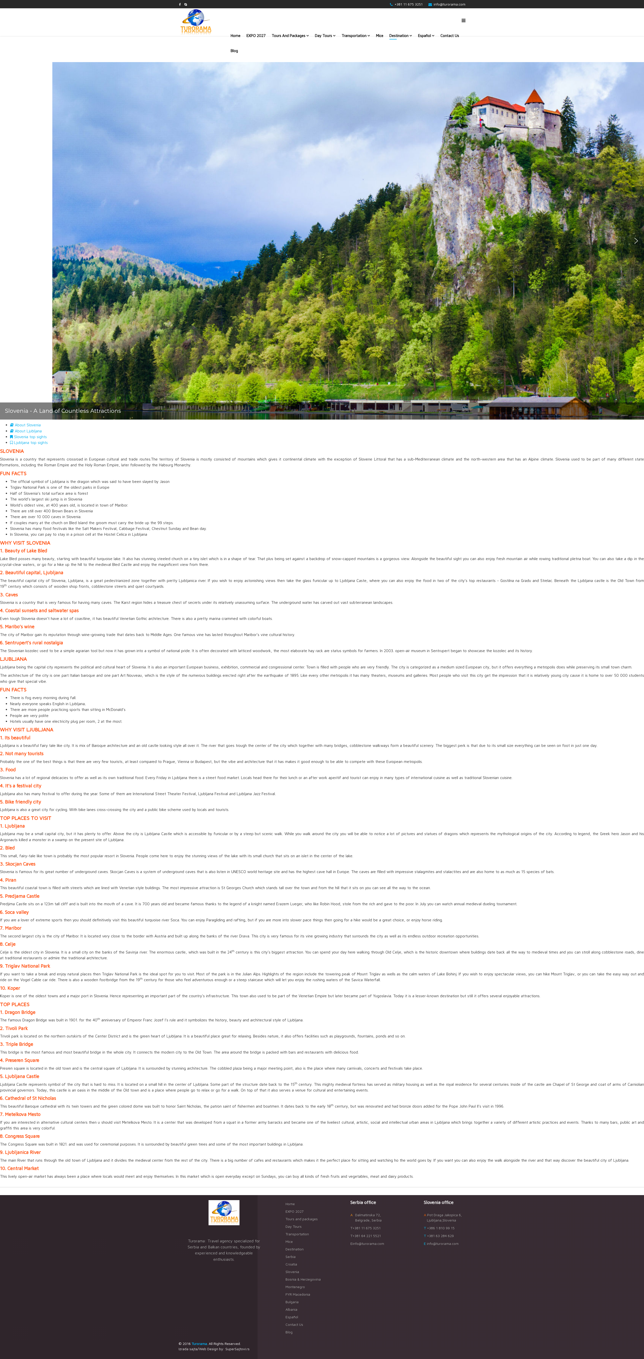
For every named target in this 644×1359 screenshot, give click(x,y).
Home (235, 35)
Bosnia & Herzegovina (303, 1279)
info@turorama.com (449, 4)
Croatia (291, 1264)
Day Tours (323, 35)
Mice (379, 35)
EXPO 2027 (256, 35)
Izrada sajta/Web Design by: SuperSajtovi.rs (214, 1349)
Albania (291, 1309)
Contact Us (449, 35)
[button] (8, 241)
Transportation (354, 35)
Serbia (291, 1256)
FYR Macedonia (298, 1294)
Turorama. (200, 1343)
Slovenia (292, 1272)
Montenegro (295, 1287)
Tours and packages (288, 35)
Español (424, 35)
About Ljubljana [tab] (28, 431)
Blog (234, 51)
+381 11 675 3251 (408, 4)
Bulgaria (292, 1302)
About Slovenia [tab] (27, 425)
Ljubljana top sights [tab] (30, 442)
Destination (399, 35)
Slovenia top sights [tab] (30, 436)
